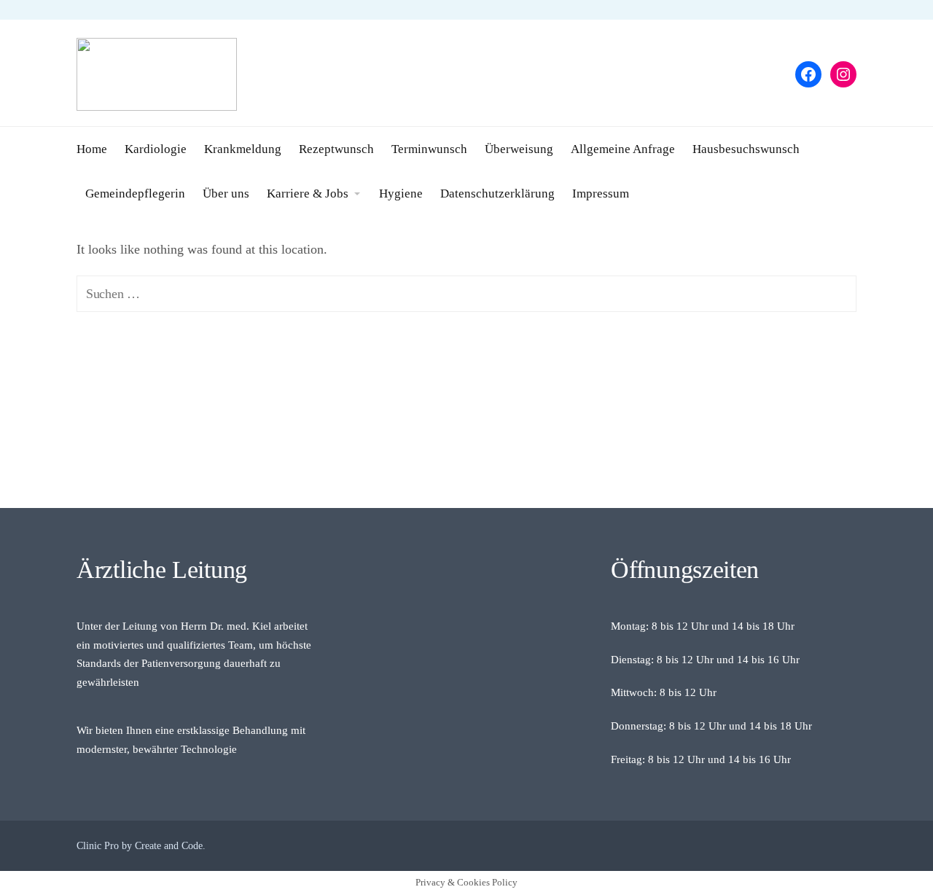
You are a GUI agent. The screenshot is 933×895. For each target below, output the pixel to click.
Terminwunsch (429, 149)
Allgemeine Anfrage (623, 149)
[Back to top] (882, 844)
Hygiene (401, 193)
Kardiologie (156, 149)
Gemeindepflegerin (135, 193)
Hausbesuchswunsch (746, 149)
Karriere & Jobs (307, 193)
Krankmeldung (242, 149)
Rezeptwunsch (336, 149)
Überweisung (519, 149)
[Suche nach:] (466, 293)
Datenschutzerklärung (497, 193)
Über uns (226, 193)
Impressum (600, 193)
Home (92, 149)
